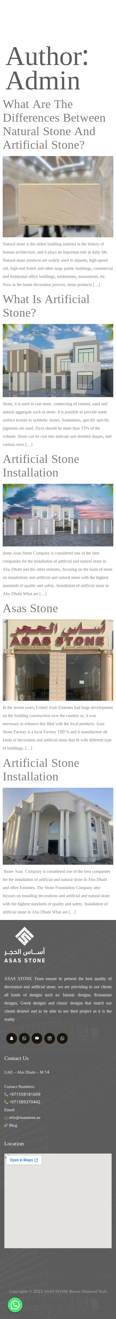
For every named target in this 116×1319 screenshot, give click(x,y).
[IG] (49, 1038)
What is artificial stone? (46, 306)
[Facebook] (24, 1038)
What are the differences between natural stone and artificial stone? (54, 124)
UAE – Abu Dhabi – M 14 (26, 1072)
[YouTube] (37, 1038)
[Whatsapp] (62, 1038)
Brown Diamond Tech (88, 1291)
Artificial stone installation (41, 465)
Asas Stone (30, 608)
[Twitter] (11, 1038)
